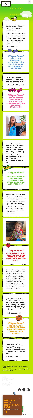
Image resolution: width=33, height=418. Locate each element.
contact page (22, 369)
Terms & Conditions (7, 383)
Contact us (6, 380)
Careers (5, 377)
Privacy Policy (6, 385)
